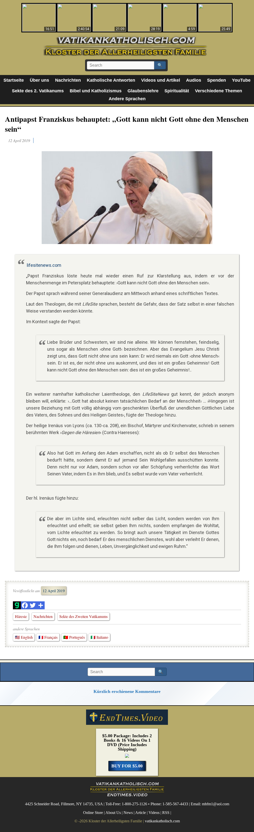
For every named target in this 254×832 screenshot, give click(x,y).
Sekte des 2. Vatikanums (38, 90)
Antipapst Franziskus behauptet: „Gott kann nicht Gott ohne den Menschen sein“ (127, 123)
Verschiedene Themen (218, 90)
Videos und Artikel (160, 80)
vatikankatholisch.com (162, 821)
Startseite (13, 80)
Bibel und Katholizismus (96, 90)
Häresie (21, 616)
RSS (165, 812)
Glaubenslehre (143, 90)
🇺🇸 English (24, 637)
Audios (193, 80)
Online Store (93, 812)
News (128, 812)
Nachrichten (68, 80)
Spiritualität (176, 90)
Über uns (39, 80)
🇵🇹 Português (74, 637)
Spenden (216, 80)
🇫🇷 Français (48, 637)
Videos (154, 812)
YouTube (241, 80)
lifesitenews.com (44, 265)
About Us (113, 812)
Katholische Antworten (111, 80)
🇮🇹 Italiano (99, 637)
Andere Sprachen (127, 98)
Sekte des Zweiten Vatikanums (83, 616)
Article (140, 812)
